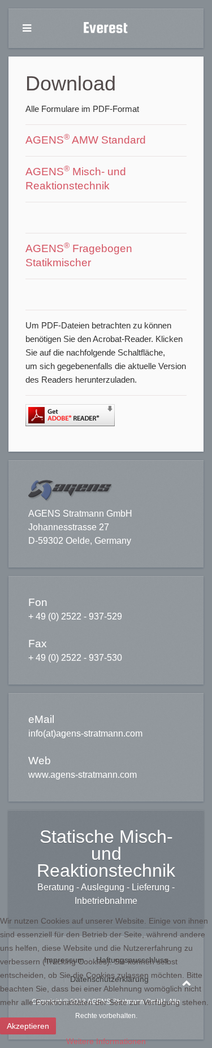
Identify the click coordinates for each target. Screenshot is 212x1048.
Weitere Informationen (106, 1041)
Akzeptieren (28, 1025)
